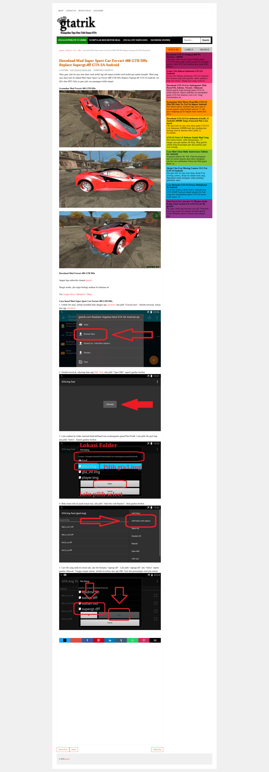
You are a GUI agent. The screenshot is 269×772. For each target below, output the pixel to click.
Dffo (110, 70)
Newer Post (63, 749)
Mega (89, 294)
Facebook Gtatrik (160, 40)
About (61, 10)
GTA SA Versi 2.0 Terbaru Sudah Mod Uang (188, 137)
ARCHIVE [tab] (204, 49)
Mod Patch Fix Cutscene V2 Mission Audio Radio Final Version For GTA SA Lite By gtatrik (187, 203)
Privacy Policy (84, 10)
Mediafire (81, 294)
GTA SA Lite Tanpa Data (135, 40)
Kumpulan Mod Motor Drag (104, 40)
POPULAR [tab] (173, 49)
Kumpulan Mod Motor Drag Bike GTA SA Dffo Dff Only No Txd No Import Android (187, 103)
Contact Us (71, 10)
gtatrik (89, 280)
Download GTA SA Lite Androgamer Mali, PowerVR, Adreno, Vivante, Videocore (187, 86)
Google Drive (69, 294)
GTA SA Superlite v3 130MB (72, 40)
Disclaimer (98, 10)
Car (105, 70)
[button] (64, 640)
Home (73, 749)
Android (98, 70)
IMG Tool (98, 372)
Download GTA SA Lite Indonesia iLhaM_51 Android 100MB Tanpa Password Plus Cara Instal (188, 121)
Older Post (157, 749)
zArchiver (111, 305)
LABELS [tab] (189, 49)
